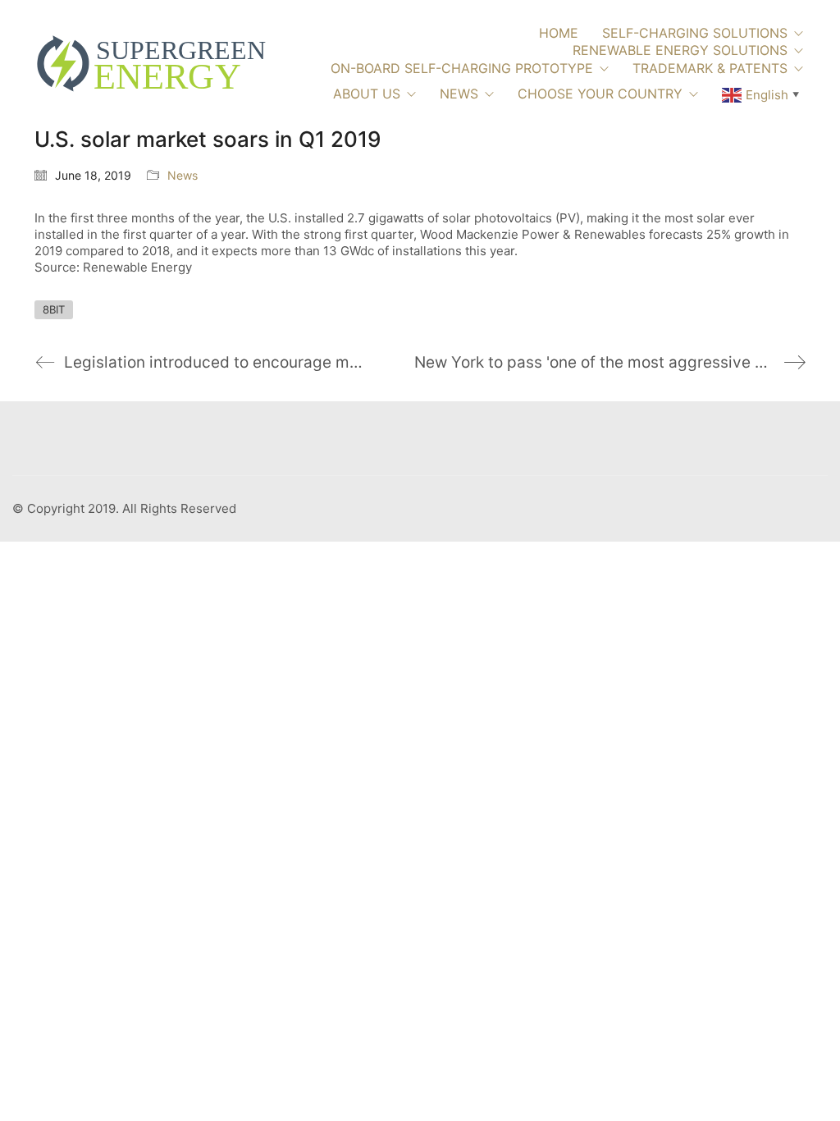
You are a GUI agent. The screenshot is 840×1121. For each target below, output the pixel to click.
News (182, 175)
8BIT (54, 309)
